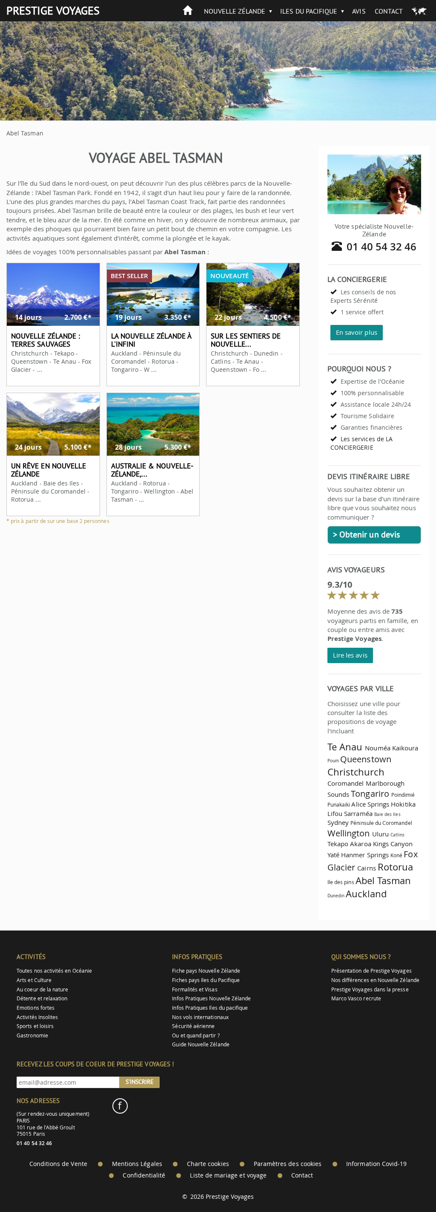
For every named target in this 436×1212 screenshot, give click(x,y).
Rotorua (395, 867)
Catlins (397, 835)
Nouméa (377, 748)
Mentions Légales (137, 1164)
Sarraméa (358, 813)
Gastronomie (32, 1035)
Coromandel (345, 783)
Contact (389, 11)
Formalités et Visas (194, 989)
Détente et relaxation (42, 998)
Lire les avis (350, 655)
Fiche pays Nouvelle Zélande (206, 970)
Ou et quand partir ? (195, 1035)
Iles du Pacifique (308, 11)
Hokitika (403, 804)
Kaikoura (405, 748)
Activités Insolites (37, 1017)
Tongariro (370, 793)
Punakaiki (338, 804)
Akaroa (360, 843)
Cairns (366, 868)
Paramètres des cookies (287, 1164)
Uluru (380, 834)
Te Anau (344, 747)
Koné (396, 855)
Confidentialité (144, 1175)
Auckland (366, 893)
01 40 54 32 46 (382, 246)
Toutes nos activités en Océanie (54, 970)
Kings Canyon (393, 843)
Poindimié (403, 794)
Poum (333, 761)
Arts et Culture (34, 980)
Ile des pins (340, 882)
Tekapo (337, 843)
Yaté (333, 854)
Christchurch (355, 772)
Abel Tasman (383, 880)
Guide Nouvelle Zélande (200, 1044)
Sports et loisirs (35, 1026)
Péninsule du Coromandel (381, 823)
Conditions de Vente (58, 1164)
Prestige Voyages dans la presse (370, 989)
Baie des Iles (387, 814)
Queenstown (365, 759)
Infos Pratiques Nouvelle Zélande (211, 998)
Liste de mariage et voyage (228, 1175)
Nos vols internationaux (200, 1017)
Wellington (348, 833)
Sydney (338, 822)
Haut (405, 1184)
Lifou (334, 813)
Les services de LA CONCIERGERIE (361, 443)
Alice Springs (370, 804)
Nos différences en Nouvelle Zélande (375, 980)
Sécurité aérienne (193, 1026)
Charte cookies (208, 1164)
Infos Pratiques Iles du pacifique (210, 1007)
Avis (358, 11)
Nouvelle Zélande (234, 11)
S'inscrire (140, 1082)
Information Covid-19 (376, 1164)
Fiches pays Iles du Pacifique (206, 980)
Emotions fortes (35, 1007)
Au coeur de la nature (42, 989)
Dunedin (335, 896)
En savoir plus (356, 332)
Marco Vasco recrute (356, 998)
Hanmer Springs (365, 854)
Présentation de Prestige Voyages (371, 970)
